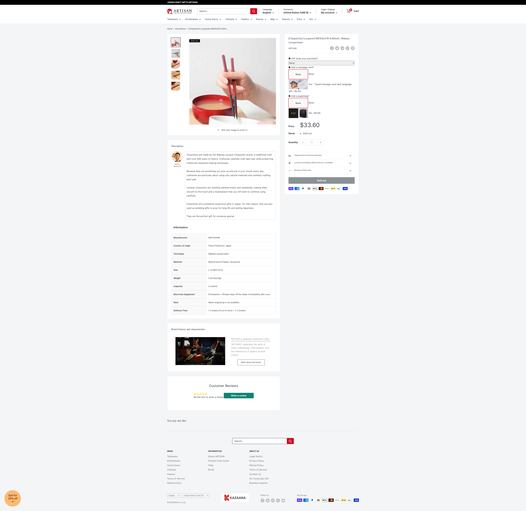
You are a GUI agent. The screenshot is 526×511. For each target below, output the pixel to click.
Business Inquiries (258, 483)
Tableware (172, 19)
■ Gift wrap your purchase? (303, 58)
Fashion (245, 19)
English (172, 495)
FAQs (210, 465)
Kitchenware (191, 19)
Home (169, 29)
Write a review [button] (239, 395)
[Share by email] (353, 48)
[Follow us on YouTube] (283, 500)
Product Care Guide (218, 460)
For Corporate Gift (259, 478)
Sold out (321, 180)
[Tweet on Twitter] (337, 48)
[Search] (253, 11)
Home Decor (211, 19)
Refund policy (174, 483)
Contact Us (255, 474)
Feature (286, 19)
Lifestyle (229, 19)
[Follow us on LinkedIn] (342, 48)
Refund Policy (256, 465)
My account (328, 12)
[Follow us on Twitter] (268, 500)
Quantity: (293, 142)
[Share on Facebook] (332, 48)
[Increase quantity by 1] (320, 142)
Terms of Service (176, 478)
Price (299, 19)
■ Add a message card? (301, 67)
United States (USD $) (194, 495)
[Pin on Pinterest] (347, 48)
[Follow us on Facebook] (262, 500)
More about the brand (251, 362)
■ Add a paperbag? (298, 96)
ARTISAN (292, 48)
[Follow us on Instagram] (273, 500)
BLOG (211, 469)
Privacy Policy (256, 460)
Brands (259, 19)
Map (272, 19)
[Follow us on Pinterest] (278, 500)
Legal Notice (255, 456)
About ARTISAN (216, 456)
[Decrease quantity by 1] (303, 142)
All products (180, 29)
